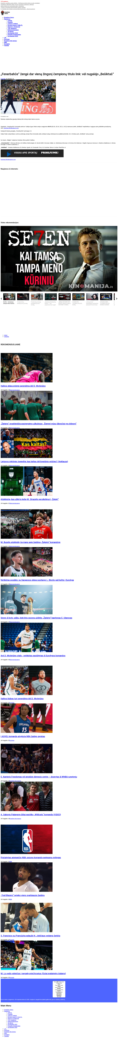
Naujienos (7, 19)
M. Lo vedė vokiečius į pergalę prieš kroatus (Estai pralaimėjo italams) (33, 973)
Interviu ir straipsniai (14, 27)
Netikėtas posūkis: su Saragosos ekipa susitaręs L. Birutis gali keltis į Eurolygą (37, 580)
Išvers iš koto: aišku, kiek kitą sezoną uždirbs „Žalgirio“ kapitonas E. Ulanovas (36, 618)
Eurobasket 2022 (13, 33)
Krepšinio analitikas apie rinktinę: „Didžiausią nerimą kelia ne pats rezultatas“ (20, 3)
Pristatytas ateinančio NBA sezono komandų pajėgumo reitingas (17, 4)
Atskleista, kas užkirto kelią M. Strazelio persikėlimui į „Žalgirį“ (30, 499)
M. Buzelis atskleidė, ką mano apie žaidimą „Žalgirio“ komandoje (30, 542)
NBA (5, 42)
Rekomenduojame (13, 30)
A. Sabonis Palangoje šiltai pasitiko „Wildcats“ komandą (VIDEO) (31, 814)
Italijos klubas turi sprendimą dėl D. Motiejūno (12, 6)
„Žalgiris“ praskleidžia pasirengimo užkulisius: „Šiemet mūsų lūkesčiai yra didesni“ (39, 424)
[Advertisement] (59, 323)
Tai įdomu (11, 31)
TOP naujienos (12, 28)
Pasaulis (10, 22)
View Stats (59, 996)
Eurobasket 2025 (13, 36)
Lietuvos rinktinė (13, 23)
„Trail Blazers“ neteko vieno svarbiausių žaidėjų (23, 895)
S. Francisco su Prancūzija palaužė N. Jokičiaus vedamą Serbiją (30, 936)
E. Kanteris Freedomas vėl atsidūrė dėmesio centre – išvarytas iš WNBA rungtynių (39, 777)
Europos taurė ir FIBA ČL (15, 25)
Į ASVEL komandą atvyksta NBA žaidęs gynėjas (13, 7)
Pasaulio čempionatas (14, 34)
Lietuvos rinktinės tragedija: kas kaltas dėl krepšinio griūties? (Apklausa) (34, 461)
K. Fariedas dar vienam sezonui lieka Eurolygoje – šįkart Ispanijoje (18, 9)
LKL (5, 37)
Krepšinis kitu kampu (10, 41)
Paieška (6, 45)
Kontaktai (7, 44)
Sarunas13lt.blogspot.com (11, 128)
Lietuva (10, 20)
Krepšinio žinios (9, 17)
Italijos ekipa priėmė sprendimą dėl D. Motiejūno (23, 386)
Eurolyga (7, 39)
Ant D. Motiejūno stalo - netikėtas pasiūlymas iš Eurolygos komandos (33, 655)
